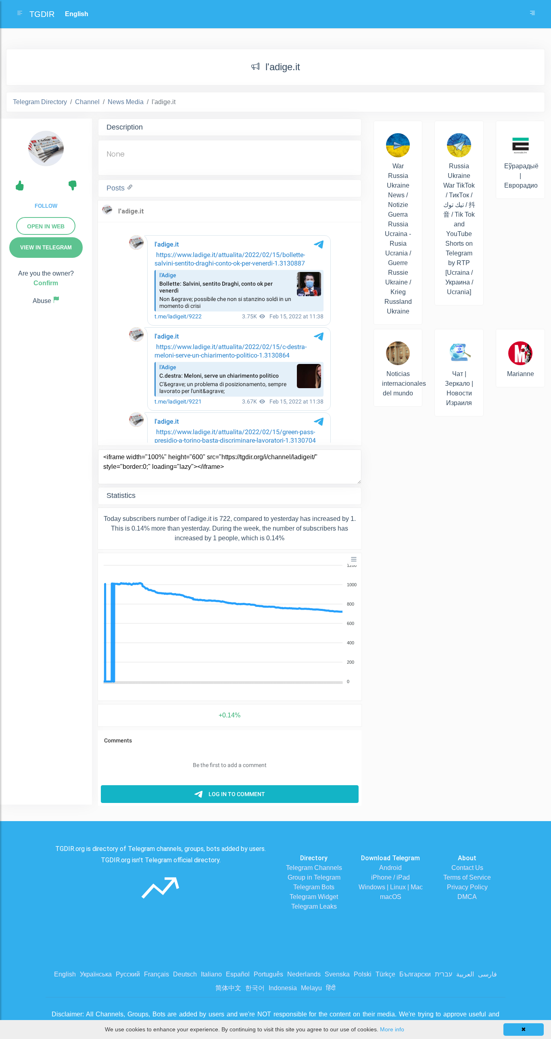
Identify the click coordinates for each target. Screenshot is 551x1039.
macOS (390, 896)
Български (415, 974)
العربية (465, 974)
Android (390, 867)
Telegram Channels (314, 867)
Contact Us (467, 867)
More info (392, 1029)
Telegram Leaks (314, 906)
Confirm (45, 283)
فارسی (487, 974)
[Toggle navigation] (532, 14)
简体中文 (228, 988)
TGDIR (41, 14)
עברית (443, 974)
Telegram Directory (40, 101)
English (65, 974)
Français (156, 974)
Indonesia (283, 988)
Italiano (211, 974)
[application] (229, 623)
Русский (128, 974)
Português (268, 974)
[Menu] (354, 559)
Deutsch (185, 974)
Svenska (337, 974)
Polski (363, 974)
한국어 (255, 988)
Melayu (311, 988)
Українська (96, 974)
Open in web (46, 226)
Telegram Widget (314, 896)
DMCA (467, 896)
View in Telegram (46, 248)
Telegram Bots (313, 887)
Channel (87, 101)
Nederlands (304, 974)
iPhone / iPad (390, 877)
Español (238, 974)
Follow (46, 206)
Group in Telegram (314, 877)
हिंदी (331, 988)
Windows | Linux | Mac (391, 887)
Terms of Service (467, 877)
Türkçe (385, 974)
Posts (116, 188)
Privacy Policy (467, 887)
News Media (126, 101)
